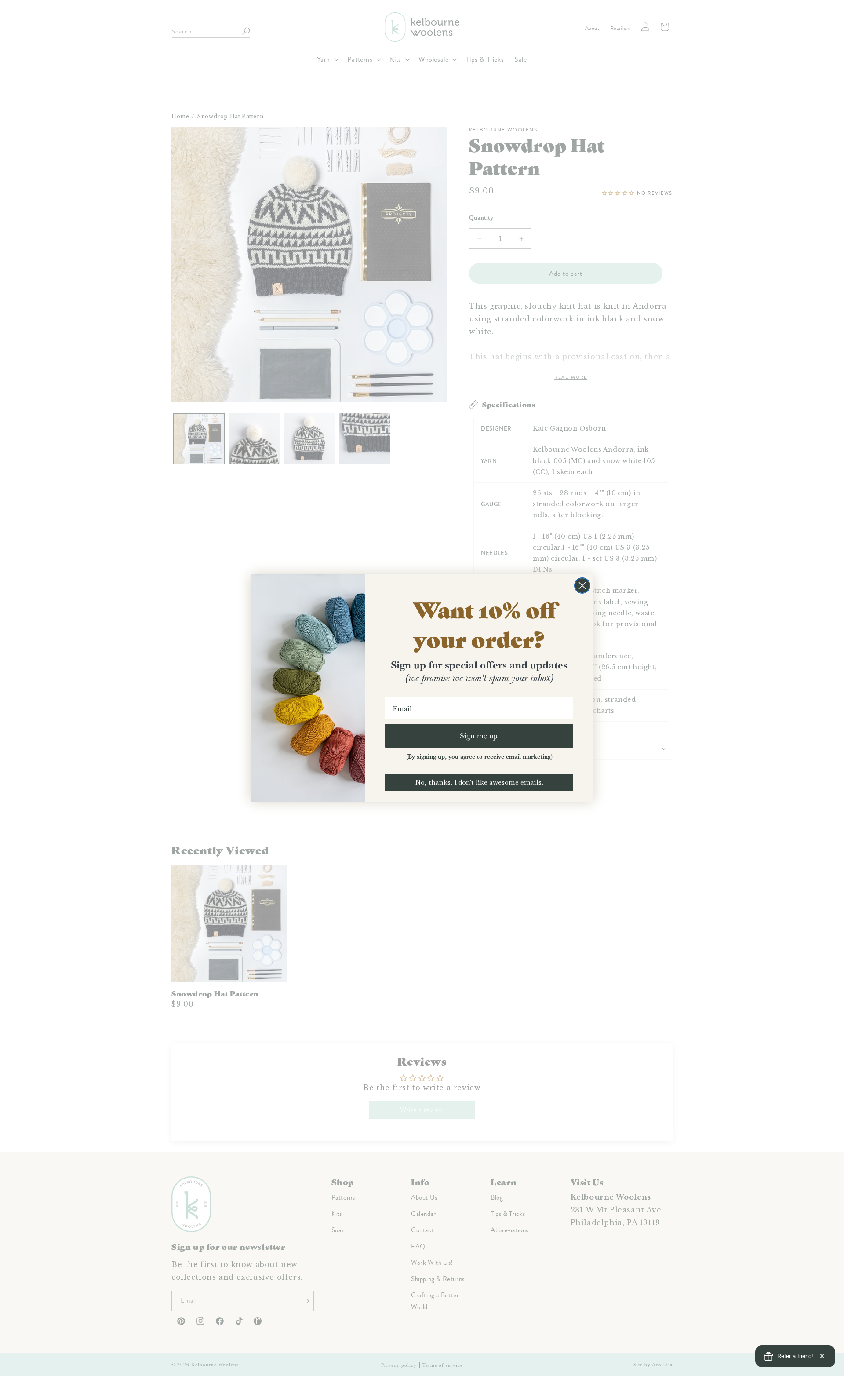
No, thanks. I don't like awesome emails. (479, 782)
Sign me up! (479, 735)
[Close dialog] (582, 585)
